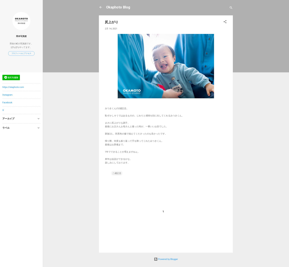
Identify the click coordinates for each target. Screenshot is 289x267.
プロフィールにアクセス (21, 53)
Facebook (7, 102)
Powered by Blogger (168, 259)
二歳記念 (116, 173)
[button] (225, 22)
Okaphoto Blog (118, 7)
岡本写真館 (21, 36)
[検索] (231, 8)
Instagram (7, 94)
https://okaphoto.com (13, 87)
